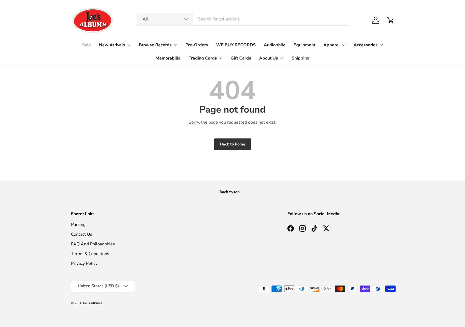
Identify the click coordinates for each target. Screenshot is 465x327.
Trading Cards (203, 58)
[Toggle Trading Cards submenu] (220, 58)
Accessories (366, 45)
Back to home (232, 144)
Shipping (300, 58)
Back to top (230, 191)
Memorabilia (168, 58)
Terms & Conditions (90, 254)
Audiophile (275, 45)
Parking (78, 225)
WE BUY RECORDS (236, 45)
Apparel (331, 45)
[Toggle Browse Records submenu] (175, 45)
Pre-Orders (196, 45)
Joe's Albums (92, 303)
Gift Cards (241, 58)
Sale (86, 45)
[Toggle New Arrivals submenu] (129, 45)
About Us (268, 58)
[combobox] (242, 19)
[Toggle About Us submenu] (282, 58)
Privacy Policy (84, 263)
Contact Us (81, 234)
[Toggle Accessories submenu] (381, 45)
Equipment (304, 45)
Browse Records (155, 45)
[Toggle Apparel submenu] (343, 45)
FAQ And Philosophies (93, 244)
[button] (391, 20)
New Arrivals (112, 45)
